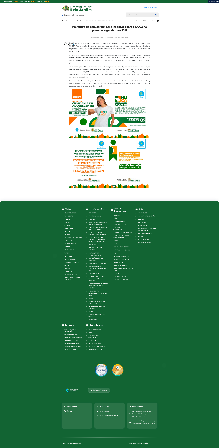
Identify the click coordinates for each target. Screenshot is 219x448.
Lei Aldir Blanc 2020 (71, 274)
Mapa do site (68, 240)
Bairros (67, 222)
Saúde (91, 311)
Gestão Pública (94, 273)
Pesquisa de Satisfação (121, 265)
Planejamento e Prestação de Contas (123, 269)
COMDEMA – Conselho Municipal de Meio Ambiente (97, 233)
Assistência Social (95, 216)
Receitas (116, 273)
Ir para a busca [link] (11, 1)
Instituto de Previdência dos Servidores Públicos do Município (98, 286)
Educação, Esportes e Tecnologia (95, 259)
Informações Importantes (73, 346)
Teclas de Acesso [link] (28, 1)
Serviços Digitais (70, 250)
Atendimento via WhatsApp (73, 334)
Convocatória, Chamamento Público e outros (122, 236)
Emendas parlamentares (121, 247)
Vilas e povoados (70, 228)
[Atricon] (72, 390)
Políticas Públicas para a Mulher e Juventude (96, 302)
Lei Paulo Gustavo (70, 243)
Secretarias (93, 320)
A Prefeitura (68, 271)
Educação (117, 215)
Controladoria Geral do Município (96, 249)
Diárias (116, 244)
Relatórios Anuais (70, 349)
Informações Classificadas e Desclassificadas (147, 229)
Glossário (68, 265)
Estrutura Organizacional (122, 250)
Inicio (115, 253)
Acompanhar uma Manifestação (70, 330)
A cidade (67, 225)
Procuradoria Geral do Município (96, 307)
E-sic (90, 332)
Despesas (116, 240)
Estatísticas (142, 222)
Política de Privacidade (100, 390)
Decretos (141, 219)
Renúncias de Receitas (121, 280)
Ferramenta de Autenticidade (93, 336)
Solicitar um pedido (144, 242)
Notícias (67, 268)
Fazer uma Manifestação (72, 343)
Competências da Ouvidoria (73, 337)
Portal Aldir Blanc (95, 343)
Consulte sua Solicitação (146, 216)
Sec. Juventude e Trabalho (74, 21)
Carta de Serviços (95, 329)
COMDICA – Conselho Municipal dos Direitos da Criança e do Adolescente (96, 239)
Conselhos (92, 244)
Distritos (67, 234)
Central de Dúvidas (120, 224)
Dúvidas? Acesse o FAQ (71, 340)
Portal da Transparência (97, 346)
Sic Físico (141, 236)
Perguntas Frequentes (72, 262)
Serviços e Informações (74, 15)
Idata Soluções (143, 443)
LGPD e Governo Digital (121, 256)
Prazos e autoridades (145, 233)
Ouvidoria (92, 340)
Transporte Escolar (95, 349)
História (67, 231)
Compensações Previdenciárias (118, 228)
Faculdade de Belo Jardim (97, 263)
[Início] (62, 21)
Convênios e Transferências (123, 232)
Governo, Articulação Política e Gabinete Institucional (96, 278)
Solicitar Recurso (144, 239)
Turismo (67, 253)
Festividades (68, 256)
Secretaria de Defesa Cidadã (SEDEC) (97, 315)
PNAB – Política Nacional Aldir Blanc (72, 278)
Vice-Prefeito (151, 20)
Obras (91, 298)
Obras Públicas (118, 262)
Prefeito (67, 219)
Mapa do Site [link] (43, 1)
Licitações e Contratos (121, 259)
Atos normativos (119, 221)
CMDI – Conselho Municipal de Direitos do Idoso (97, 223)
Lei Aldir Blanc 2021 (140, 20)
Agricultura (93, 213)
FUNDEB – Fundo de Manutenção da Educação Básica (97, 268)
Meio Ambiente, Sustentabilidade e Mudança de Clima (97, 293)
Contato (67, 247)
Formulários (142, 225)
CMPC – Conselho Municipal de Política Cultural (97, 228)
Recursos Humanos (120, 276)
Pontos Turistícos (70, 259)
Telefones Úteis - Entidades (73, 237)
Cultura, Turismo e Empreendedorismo (94, 254)
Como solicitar (143, 213)
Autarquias (92, 219)
